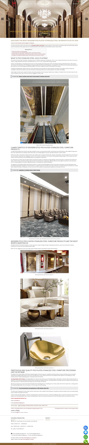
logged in (18, 412)
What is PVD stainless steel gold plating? (19, 51)
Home (27, 3)
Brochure (75, 3)
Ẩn (31, 49)
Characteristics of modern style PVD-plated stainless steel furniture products (26, 52)
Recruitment (63, 3)
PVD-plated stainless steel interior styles (33, 405)
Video (53, 3)
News (57, 3)
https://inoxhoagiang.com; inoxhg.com (28, 437)
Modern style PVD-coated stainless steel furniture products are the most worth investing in (29, 53)
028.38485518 (17, 400)
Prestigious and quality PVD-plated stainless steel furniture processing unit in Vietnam (28, 55)
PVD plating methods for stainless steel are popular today (66, 408)
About (31, 3)
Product (43, 3)
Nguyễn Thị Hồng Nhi (30, 43)
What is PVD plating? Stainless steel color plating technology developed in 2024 (26, 408)
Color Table (37, 3)
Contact (69, 3)
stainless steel (44, 405)
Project (48, 3)
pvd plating (23, 405)
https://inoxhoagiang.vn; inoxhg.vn (27, 439)
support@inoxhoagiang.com (18, 402)
